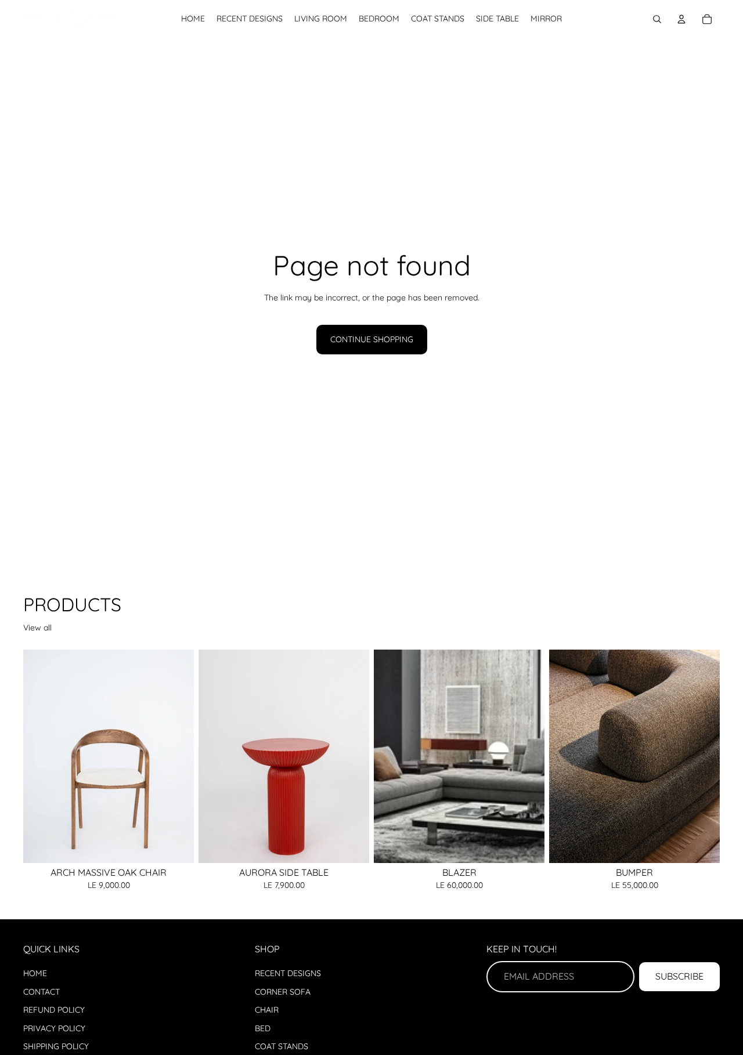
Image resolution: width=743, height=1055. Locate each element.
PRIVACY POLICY (54, 1028)
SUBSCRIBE (679, 976)
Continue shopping (371, 339)
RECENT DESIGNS (288, 973)
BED (262, 1028)
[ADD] (175, 845)
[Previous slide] (40, 756)
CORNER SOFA (283, 992)
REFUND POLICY (54, 1010)
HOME (35, 973)
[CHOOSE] (351, 845)
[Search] (657, 19)
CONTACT (41, 992)
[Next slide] (176, 756)
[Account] (681, 19)
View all (37, 627)
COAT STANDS (281, 1046)
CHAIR (267, 1010)
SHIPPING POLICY (56, 1046)
